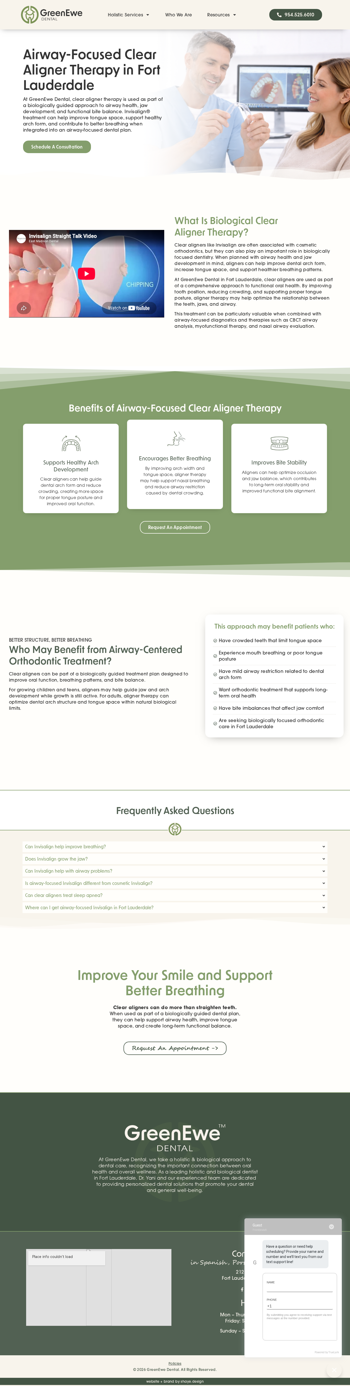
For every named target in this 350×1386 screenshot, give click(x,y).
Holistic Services (125, 14)
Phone (272, 1299)
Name (271, 1282)
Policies (175, 1363)
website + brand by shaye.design (175, 1381)
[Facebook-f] (242, 1289)
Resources (218, 14)
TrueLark (333, 1352)
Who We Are (178, 14)
